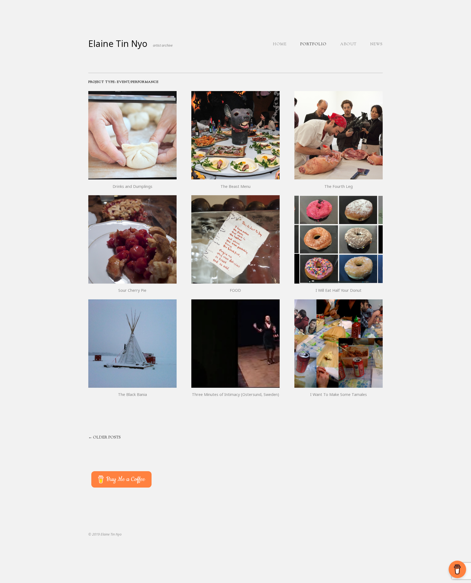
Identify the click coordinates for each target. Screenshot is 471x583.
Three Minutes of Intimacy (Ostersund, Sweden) (235, 394)
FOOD (235, 290)
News (376, 44)
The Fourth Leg (338, 186)
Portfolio (313, 44)
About (348, 44)
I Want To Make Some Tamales (338, 394)
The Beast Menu (235, 186)
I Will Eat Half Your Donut (338, 290)
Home (279, 44)
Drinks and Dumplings (132, 186)
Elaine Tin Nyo (117, 43)
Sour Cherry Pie (132, 290)
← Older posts (104, 437)
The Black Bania (132, 394)
